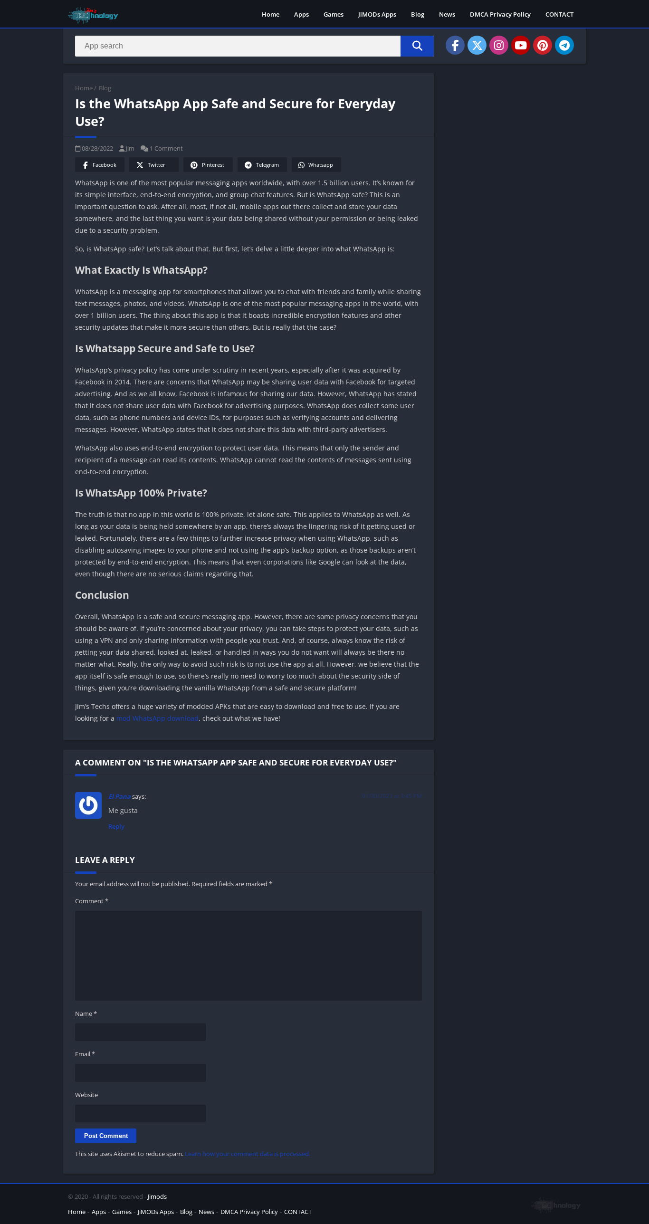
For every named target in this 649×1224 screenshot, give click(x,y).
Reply (116, 826)
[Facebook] (455, 45)
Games (334, 14)
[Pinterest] (542, 45)
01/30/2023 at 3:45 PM (392, 796)
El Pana (119, 796)
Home (270, 14)
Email (85, 1054)
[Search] (417, 46)
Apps (301, 14)
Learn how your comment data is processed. (247, 1153)
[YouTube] (520, 45)
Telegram (267, 164)
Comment (91, 901)
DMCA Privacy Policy (500, 14)
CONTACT (559, 14)
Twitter (156, 164)
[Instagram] (498, 45)
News (447, 14)
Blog (417, 14)
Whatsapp (320, 164)
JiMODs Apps (377, 14)
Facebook (104, 164)
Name (86, 1013)
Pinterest (213, 164)
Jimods (157, 1196)
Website (86, 1094)
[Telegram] (564, 45)
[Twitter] (477, 45)
